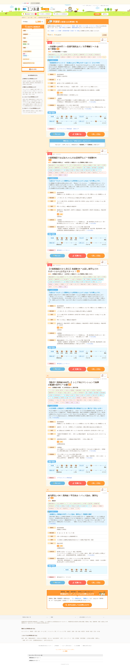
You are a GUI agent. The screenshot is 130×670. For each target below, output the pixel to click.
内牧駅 (52, 30)
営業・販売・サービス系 (82, 26)
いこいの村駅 (58, 30)
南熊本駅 (32, 82)
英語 (37, 110)
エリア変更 (52, 9)
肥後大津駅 (38, 81)
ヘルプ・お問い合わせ (86, 5)
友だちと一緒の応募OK (32, 100)
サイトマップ (96, 5)
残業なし (32, 104)
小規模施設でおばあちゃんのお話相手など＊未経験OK (72, 158)
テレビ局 (28, 112)
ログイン (105, 14)
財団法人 (33, 110)
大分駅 (33, 81)
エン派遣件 (25, 3)
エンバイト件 (35, 3)
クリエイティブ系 (31, 91)
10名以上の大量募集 (42, 638)
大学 (35, 112)
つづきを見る (92, 102)
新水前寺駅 (29, 84)
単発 (27, 99)
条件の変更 (33, 69)
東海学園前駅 (38, 82)
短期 (24, 99)
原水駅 (24, 81)
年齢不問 (28, 110)
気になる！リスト (30, 14)
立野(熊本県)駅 (65, 30)
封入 (32, 112)
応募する (78, 134)
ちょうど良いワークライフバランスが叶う (31, 6)
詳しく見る (96, 134)
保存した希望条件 (45, 14)
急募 (24, 110)
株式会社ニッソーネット (63, 250)
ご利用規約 (56, 645)
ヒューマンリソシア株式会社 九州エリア (68, 128)
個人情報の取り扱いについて (45, 645)
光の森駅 (29, 81)
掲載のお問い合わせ (105, 5)
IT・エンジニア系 (62, 631)
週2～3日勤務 (32, 102)
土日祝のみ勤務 (90, 638)
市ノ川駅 (77, 30)
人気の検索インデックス (85, 617)
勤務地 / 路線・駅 (27, 617)
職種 (52, 617)
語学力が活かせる (38, 105)
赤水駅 (72, 30)
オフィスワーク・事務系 (28, 89)
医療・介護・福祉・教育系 (35, 92)
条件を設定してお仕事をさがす (78, 605)
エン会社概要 (77, 645)
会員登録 (97, 14)
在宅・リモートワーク (65, 638)
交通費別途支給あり (28, 105)
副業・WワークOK (27, 640)
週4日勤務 (38, 102)
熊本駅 (27, 82)
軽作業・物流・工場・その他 (93, 631)
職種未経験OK (32, 99)
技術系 (26, 92)
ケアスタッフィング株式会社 (64, 477)
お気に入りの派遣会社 (61, 14)
